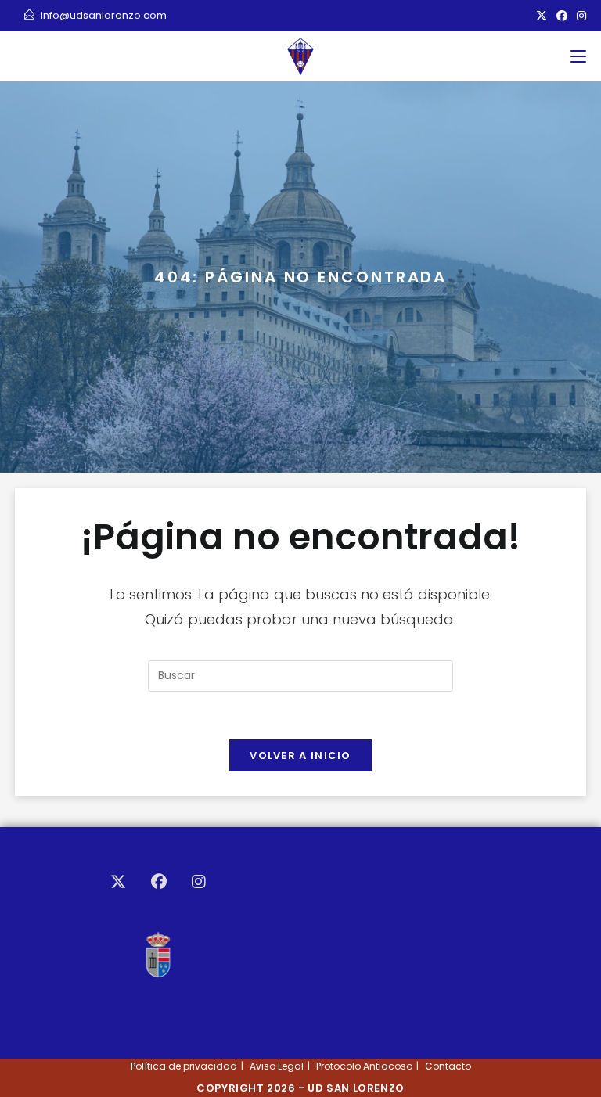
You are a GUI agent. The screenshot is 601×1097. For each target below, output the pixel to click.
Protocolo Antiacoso (364, 1066)
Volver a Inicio (300, 755)
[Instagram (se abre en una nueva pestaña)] (579, 15)
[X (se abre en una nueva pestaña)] (541, 15)
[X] (118, 881)
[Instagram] (199, 881)
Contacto (448, 1066)
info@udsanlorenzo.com (104, 15)
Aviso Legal (277, 1066)
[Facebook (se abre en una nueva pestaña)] (562, 15)
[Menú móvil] (578, 56)
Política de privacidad (184, 1066)
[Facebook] (159, 881)
